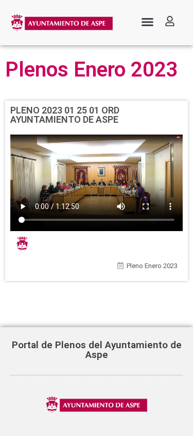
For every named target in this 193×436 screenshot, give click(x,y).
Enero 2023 (161, 266)
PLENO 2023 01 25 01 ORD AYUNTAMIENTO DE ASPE (64, 115)
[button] (147, 22)
